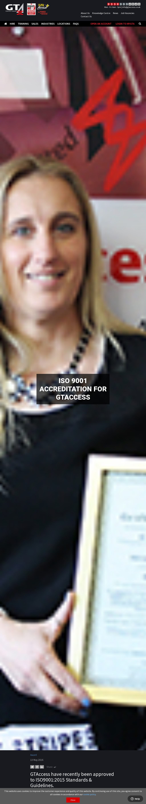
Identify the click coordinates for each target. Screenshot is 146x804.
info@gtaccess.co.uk (131, 7)
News (115, 13)
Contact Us (86, 16)
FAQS (76, 23)
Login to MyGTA (125, 23)
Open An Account (101, 23)
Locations (63, 23)
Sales (35, 23)
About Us (85, 13)
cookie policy (89, 794)
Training (23, 23)
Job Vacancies (127, 13)
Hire (12, 23)
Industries (48, 23)
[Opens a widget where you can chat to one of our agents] (135, 799)
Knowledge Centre (101, 13)
